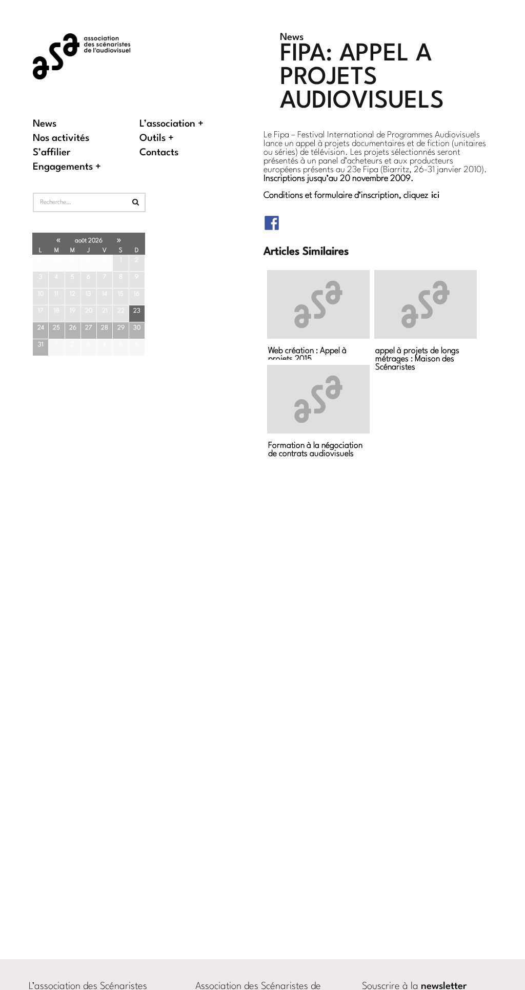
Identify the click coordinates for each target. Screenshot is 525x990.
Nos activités (61, 138)
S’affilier (52, 153)
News (44, 124)
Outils (152, 138)
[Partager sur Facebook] (272, 216)
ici (435, 195)
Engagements (63, 167)
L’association (167, 124)
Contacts (158, 153)
